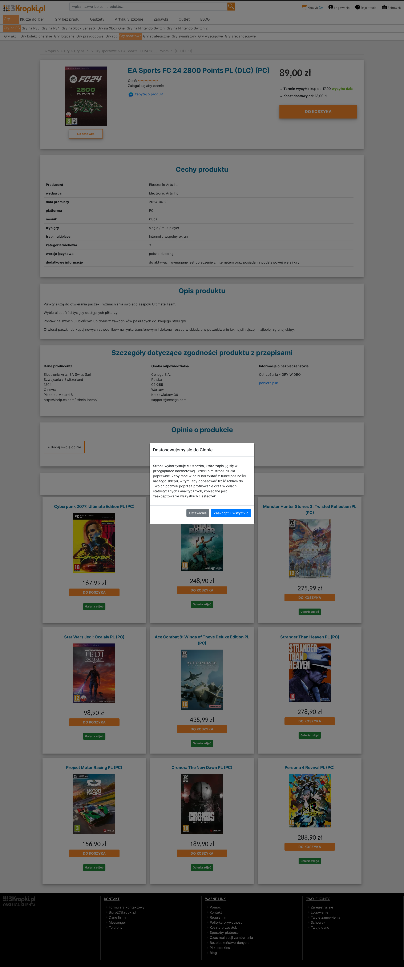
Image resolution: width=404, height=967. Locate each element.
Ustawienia (198, 513)
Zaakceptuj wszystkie (231, 513)
